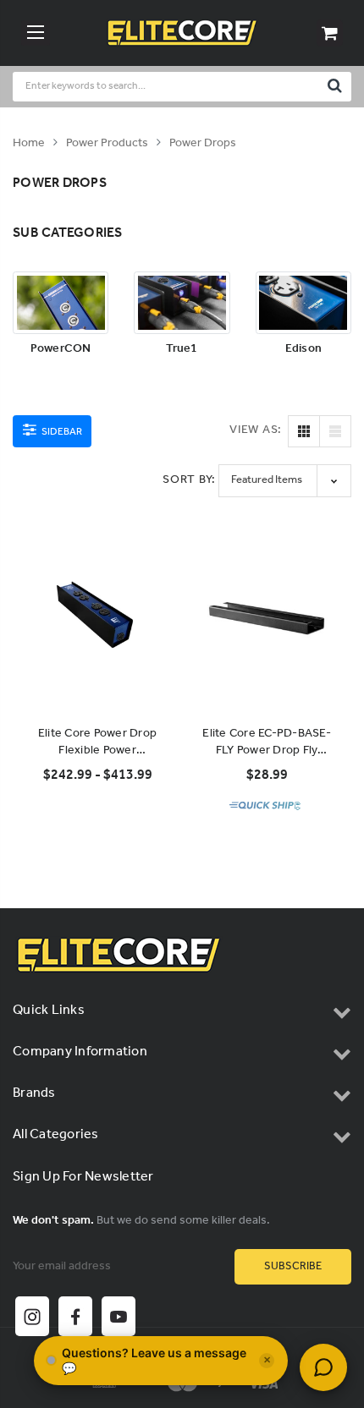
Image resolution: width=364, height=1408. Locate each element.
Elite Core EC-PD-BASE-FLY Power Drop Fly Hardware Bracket (266, 742)
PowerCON (60, 349)
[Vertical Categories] (35, 33)
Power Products (107, 143)
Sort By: (189, 479)
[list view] (335, 431)
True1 (181, 349)
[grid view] (304, 431)
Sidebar (61, 431)
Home (29, 143)
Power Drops (202, 143)
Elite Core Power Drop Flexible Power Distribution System (97, 742)
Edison (304, 349)
